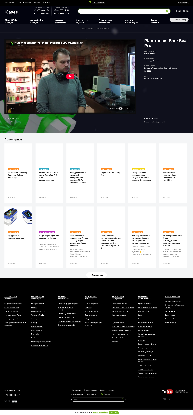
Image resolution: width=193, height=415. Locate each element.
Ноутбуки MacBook (37, 303)
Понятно (114, 412)
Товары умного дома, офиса (121, 319)
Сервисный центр (92, 394)
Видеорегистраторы (118, 322)
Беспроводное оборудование (41, 341)
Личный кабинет (183, 2)
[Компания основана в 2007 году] (12, 11)
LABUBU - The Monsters (66, 317)
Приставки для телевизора (67, 314)
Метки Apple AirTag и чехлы (121, 338)
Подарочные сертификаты (147, 344)
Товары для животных (145, 369)
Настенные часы (143, 330)
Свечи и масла (170, 315)
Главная (83, 28)
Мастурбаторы (170, 311)
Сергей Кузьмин (150, 53)
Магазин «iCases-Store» (153, 78)
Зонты (140, 315)
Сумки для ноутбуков (38, 311)
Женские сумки (143, 311)
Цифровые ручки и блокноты (121, 330)
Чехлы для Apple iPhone (12, 315)
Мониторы (34, 322)
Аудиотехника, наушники (91, 297)
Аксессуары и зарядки (38, 319)
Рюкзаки (34, 307)
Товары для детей (144, 365)
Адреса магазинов (98, 2)
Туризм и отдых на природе (147, 373)
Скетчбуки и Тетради (145, 355)
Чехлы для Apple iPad (11, 319)
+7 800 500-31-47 (41, 13)
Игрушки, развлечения (63, 297)
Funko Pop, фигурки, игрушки (68, 303)
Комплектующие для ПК (39, 345)
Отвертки (141, 340)
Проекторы (115, 341)
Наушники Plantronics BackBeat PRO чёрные (160, 68)
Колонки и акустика (91, 303)
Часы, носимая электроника (118, 297)
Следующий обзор (151, 118)
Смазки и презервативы (173, 301)
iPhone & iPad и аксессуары (10, 297)
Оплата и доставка (24, 2)
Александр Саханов (151, 61)
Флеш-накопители (37, 326)
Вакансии (107, 394)
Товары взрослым (172, 296)
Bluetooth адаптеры (91, 311)
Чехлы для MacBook (38, 315)
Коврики (141, 319)
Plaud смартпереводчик (120, 334)
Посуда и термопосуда (146, 348)
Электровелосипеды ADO (66, 325)
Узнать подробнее (100, 412)
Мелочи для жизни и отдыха (144, 297)
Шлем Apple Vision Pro (119, 303)
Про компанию (9, 2)
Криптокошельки (36, 330)
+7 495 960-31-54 (41, 10)
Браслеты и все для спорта (121, 311)
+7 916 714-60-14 (61, 13)
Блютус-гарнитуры (91, 315)
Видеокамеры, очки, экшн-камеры (123, 326)
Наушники (88, 307)
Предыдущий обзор (11, 118)
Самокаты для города (145, 352)
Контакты (46, 2)
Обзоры (37, 2)
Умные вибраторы (171, 322)
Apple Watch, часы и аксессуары (123, 307)
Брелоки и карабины (145, 303)
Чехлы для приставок (65, 329)
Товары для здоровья (119, 315)
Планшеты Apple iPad (11, 311)
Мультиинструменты (145, 326)
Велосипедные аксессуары (147, 307)
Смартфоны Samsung (11, 307)
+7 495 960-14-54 (61, 10)
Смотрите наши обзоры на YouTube (181, 391)
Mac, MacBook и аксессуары (37, 297)
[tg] (169, 399)
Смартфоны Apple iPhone (13, 303)
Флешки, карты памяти (146, 377)
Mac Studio (35, 334)
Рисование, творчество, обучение (69, 321)
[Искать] (167, 11)
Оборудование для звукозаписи (95, 319)
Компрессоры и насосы (146, 322)
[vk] (164, 399)
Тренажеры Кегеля (171, 319)
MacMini (34, 338)
